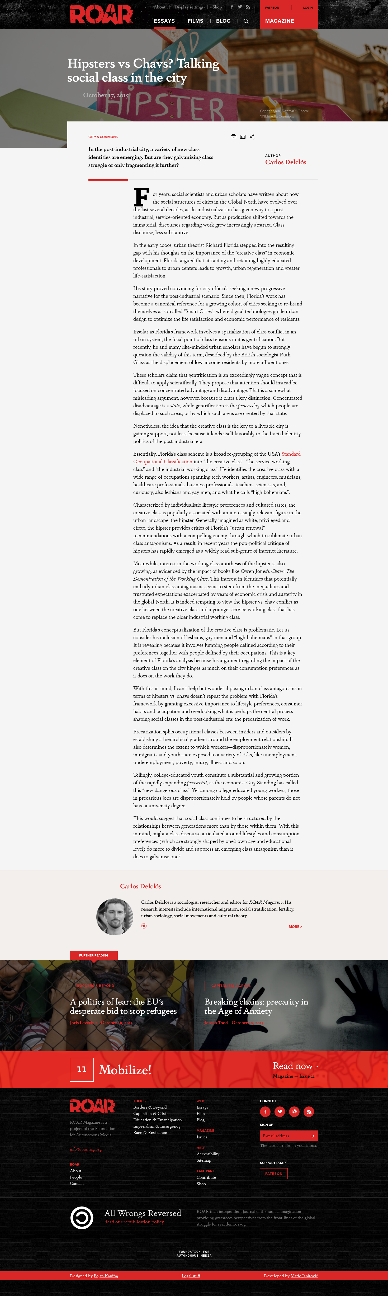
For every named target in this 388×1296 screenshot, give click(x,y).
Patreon (272, 8)
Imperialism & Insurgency (157, 1126)
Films (196, 21)
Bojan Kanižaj (106, 1276)
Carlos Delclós (285, 161)
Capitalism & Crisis (231, 986)
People (76, 1177)
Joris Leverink (83, 1022)
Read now (294, 1065)
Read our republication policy (134, 1221)
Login (308, 8)
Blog (223, 21)
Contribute (206, 1177)
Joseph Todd (216, 1022)
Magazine (279, 21)
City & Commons (103, 137)
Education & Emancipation (157, 1119)
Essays (164, 21)
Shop (217, 7)
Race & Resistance (150, 1132)
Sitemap (204, 1160)
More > (295, 927)
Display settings (189, 7)
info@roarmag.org (86, 1149)
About (159, 7)
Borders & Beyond (95, 986)
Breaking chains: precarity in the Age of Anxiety (256, 1005)
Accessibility (208, 1154)
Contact (77, 1183)
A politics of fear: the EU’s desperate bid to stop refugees (123, 1005)
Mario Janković (304, 1276)
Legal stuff (191, 1276)
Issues (202, 1137)
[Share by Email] (243, 138)
